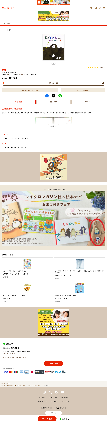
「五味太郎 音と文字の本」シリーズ (15, 138)
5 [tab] (58, 248)
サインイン (42, 397)
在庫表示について (21, 357)
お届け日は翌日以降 (9, 353)
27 (100, 67)
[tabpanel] (53, 217)
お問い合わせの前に (9, 357)
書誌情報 (53, 101)
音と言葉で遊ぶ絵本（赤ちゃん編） (15, 148)
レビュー (88, 101)
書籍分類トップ (11, 385)
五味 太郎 (10, 74)
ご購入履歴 (39, 401)
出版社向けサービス (47, 408)
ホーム (3, 23)
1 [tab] (49, 248)
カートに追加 (53, 363)
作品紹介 (18, 101)
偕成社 (21, 74)
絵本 (8, 23)
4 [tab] (56, 248)
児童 (19, 385)
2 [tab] (51, 248)
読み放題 (55, 83)
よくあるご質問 (52, 397)
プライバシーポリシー (52, 401)
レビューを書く (84, 90)
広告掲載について (61, 408)
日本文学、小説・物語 (34, 385)
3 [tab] (53, 248)
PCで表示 (54, 413)
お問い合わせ (64, 397)
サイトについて (66, 401)
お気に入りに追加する (30, 90)
